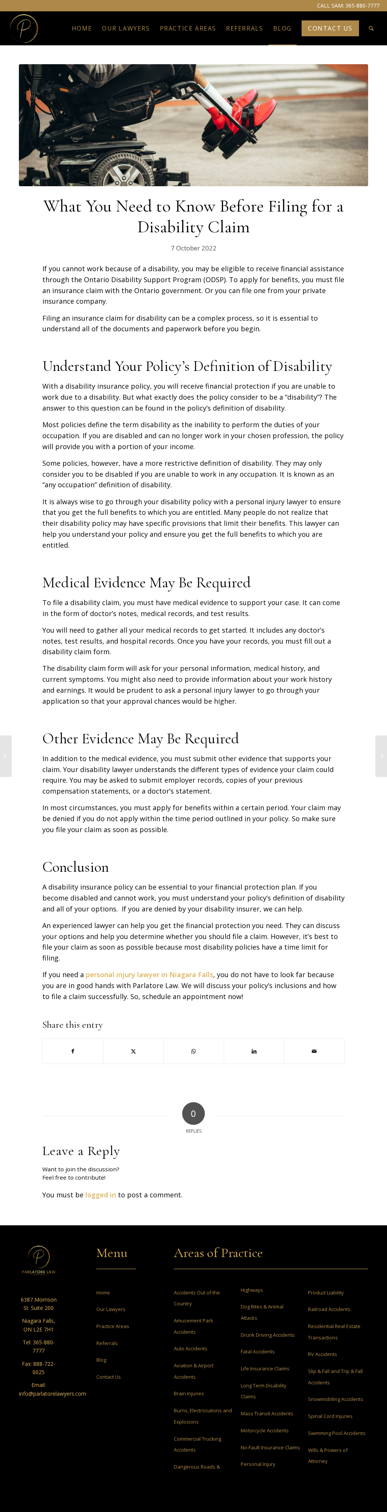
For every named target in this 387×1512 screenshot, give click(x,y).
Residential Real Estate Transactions (334, 1332)
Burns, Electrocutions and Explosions (203, 1416)
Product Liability (326, 1292)
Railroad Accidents (329, 1309)
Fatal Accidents (258, 1351)
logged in (100, 1194)
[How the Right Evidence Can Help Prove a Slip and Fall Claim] (381, 756)
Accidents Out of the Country (197, 1298)
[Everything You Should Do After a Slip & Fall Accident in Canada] (6, 756)
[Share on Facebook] (73, 1051)
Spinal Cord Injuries (330, 1416)
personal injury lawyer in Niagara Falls (149, 974)
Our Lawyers (110, 1309)
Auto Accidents (190, 1348)
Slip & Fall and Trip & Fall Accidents (335, 1377)
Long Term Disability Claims (263, 1391)
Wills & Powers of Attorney (328, 1456)
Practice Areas (112, 1326)
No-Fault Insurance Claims (270, 1447)
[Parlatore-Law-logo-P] (24, 28)
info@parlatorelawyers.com (52, 1393)
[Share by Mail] (314, 1051)
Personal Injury (258, 1464)
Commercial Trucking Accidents (197, 1444)
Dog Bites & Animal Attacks (262, 1312)
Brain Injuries (189, 1393)
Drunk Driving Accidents (268, 1334)
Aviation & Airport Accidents (194, 1371)
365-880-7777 (362, 5)
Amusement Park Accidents (193, 1326)
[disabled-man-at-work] (193, 125)
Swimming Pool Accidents (336, 1433)
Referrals (107, 1343)
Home (103, 1292)
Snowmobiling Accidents (335, 1399)
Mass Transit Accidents (267, 1413)
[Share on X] (134, 1051)
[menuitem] (82, 28)
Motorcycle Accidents (265, 1430)
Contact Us (108, 1376)
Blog (101, 1359)
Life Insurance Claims (265, 1368)
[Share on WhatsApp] (194, 1051)
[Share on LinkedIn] (254, 1051)
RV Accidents (322, 1354)
